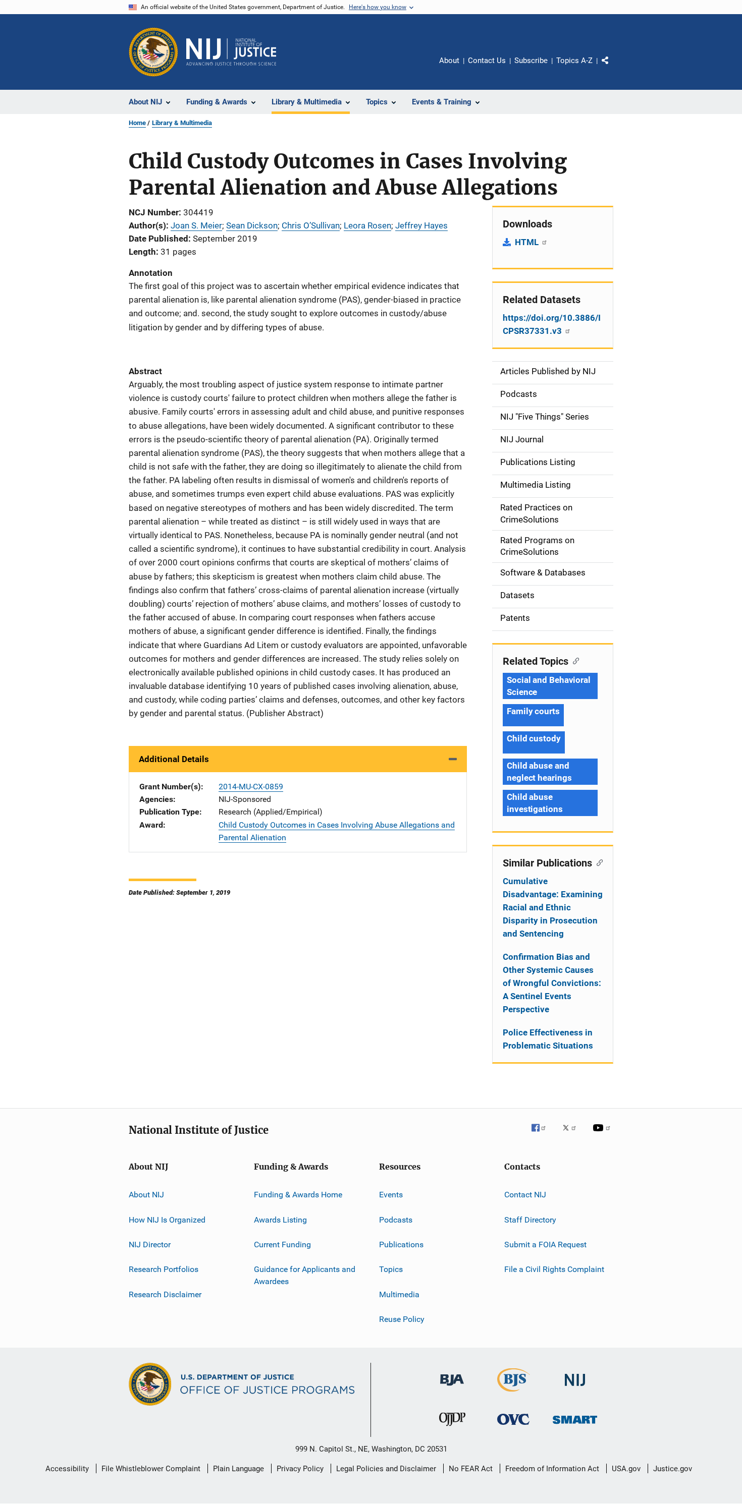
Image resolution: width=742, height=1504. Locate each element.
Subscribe (531, 60)
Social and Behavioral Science (549, 686)
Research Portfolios (163, 1269)
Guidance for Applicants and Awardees (304, 1275)
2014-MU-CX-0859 (251, 786)
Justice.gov (672, 1468)
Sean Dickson (252, 225)
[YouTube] (603, 1135)
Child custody (534, 738)
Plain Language (238, 1468)
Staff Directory (530, 1219)
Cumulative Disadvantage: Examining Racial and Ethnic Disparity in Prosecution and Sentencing (553, 907)
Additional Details (174, 759)
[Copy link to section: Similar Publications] (597, 862)
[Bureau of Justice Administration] (452, 1387)
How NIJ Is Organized (167, 1219)
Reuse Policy (402, 1319)
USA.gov (626, 1468)
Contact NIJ (525, 1194)
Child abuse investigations (535, 803)
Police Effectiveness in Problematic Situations (548, 1039)
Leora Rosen (367, 225)
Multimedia (399, 1294)
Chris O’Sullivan (311, 225)
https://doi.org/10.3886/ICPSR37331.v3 (552, 324)
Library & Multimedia (182, 123)
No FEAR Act (471, 1468)
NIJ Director (150, 1244)
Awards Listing (280, 1219)
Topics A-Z (574, 60)
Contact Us (487, 60)
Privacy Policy (300, 1468)
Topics (391, 1269)
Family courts (533, 711)
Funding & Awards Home (298, 1194)
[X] (573, 1135)
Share (613, 68)
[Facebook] (543, 1135)
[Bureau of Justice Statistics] (513, 1393)
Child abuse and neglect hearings (539, 772)
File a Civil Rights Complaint (554, 1269)
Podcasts (395, 1219)
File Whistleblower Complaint (150, 1468)
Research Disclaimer (165, 1294)
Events (391, 1194)
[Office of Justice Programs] (153, 52)
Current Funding (282, 1244)
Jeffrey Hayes (421, 225)
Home (137, 123)
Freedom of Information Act (552, 1468)
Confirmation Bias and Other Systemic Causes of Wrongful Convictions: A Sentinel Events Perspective (552, 983)
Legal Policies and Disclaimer (386, 1468)
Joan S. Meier (196, 225)
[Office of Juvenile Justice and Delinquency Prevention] (452, 1427)
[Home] (231, 52)
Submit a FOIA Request (545, 1244)
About (449, 60)
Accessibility (67, 1468)
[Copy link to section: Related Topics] (573, 660)
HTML (528, 242)
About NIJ (146, 1194)
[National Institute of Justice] (575, 1388)
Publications (401, 1244)
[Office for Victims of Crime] (513, 1426)
